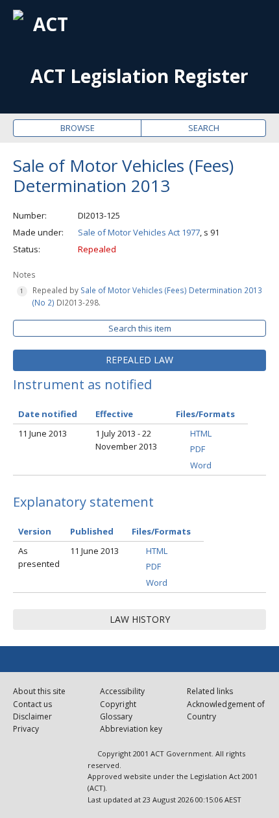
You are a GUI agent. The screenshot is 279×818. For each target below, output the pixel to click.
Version (34, 531)
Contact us (32, 704)
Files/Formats (161, 531)
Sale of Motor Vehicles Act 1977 (139, 232)
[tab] (139, 360)
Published (92, 531)
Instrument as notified (82, 384)
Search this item (139, 328)
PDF (197, 449)
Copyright (118, 704)
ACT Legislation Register (139, 76)
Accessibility (122, 691)
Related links (210, 691)
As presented (39, 557)
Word (201, 465)
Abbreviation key (131, 728)
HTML (201, 433)
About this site (39, 691)
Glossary (116, 716)
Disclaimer (32, 716)
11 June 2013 (42, 433)
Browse (77, 128)
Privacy (26, 728)
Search (203, 128)
